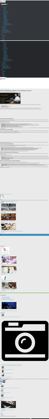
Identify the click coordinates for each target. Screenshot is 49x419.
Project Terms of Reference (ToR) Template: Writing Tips (7, 273)
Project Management (3, 41)
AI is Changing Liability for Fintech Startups (5, 392)
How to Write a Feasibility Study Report (6, 67)
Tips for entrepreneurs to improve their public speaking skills (7, 221)
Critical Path (4, 9)
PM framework (3, 71)
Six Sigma (4, 44)
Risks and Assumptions (5, 12)
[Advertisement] (17, 85)
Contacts (3, 38)
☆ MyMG (2, 72)
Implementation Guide (4, 17)
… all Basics (4, 45)
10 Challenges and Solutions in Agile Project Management (7, 264)
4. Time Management (5, 19)
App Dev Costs (3, 28)
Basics (3, 6)
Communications (5, 47)
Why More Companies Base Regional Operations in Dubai (7, 397)
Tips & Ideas (3, 35)
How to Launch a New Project (5, 66)
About (2, 37)
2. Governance (4, 18)
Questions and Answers (4, 22)
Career (2, 69)
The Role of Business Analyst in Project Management (7, 280)
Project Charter (4, 50)
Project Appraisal (5, 49)
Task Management (5, 16)
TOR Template (4, 15)
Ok (30, 418)
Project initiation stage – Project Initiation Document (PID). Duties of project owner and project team (12, 365)
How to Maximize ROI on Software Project (6, 32)
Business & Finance (3, 89)
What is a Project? (5, 42)
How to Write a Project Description (5, 65)
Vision (1, 413)
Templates (3, 13)
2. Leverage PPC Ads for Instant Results (6, 297)
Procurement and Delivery (6, 48)
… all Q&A (4, 25)
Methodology (4, 43)
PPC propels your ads (3, 131)
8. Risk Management (5, 21)
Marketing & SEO (7, 89)
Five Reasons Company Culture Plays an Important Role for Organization (9, 211)
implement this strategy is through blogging (9, 121)
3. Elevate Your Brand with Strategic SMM (6, 298)
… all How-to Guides (4, 68)
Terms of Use (3, 39)
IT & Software (3, 70)
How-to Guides (2, 29)
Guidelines (3, 10)
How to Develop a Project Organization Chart (6, 31)
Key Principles (4, 7)
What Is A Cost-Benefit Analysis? (6, 24)
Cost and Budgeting (5, 46)
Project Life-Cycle (5, 14)
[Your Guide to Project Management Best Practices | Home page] (3, 2)
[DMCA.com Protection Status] (4, 382)
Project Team (4, 11)
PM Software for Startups (4, 64)
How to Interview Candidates (5, 30)
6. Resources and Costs (5, 20)
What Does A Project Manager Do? (6, 23)
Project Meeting (5, 8)
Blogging (3, 36)
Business (2, 33)
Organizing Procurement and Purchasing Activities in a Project (8, 369)
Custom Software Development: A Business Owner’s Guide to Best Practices (9, 310)
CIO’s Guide (3, 63)
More (1, 34)
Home (1, 5)
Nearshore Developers (4, 26)
